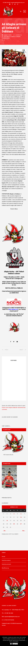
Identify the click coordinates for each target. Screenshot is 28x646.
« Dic (4, 530)
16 (7, 520)
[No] (26, 640)
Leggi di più (15, 643)
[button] (14, 443)
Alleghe (18, 35)
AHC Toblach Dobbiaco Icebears (12, 36)
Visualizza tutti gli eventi (10, 534)
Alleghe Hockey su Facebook (10, 417)
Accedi (3, 556)
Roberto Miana (8, 35)
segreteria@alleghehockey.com (18, 2)
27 (20, 524)
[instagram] (17, 4)
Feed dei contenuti (6, 560)
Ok (11, 643)
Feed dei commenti (6, 564)
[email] (9, 4)
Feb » (23, 530)
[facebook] (12, 4)
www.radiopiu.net (13, 309)
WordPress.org (5, 568)
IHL (21, 35)
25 (13, 524)
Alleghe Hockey (6, 38)
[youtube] (14, 4)
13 (20, 517)
